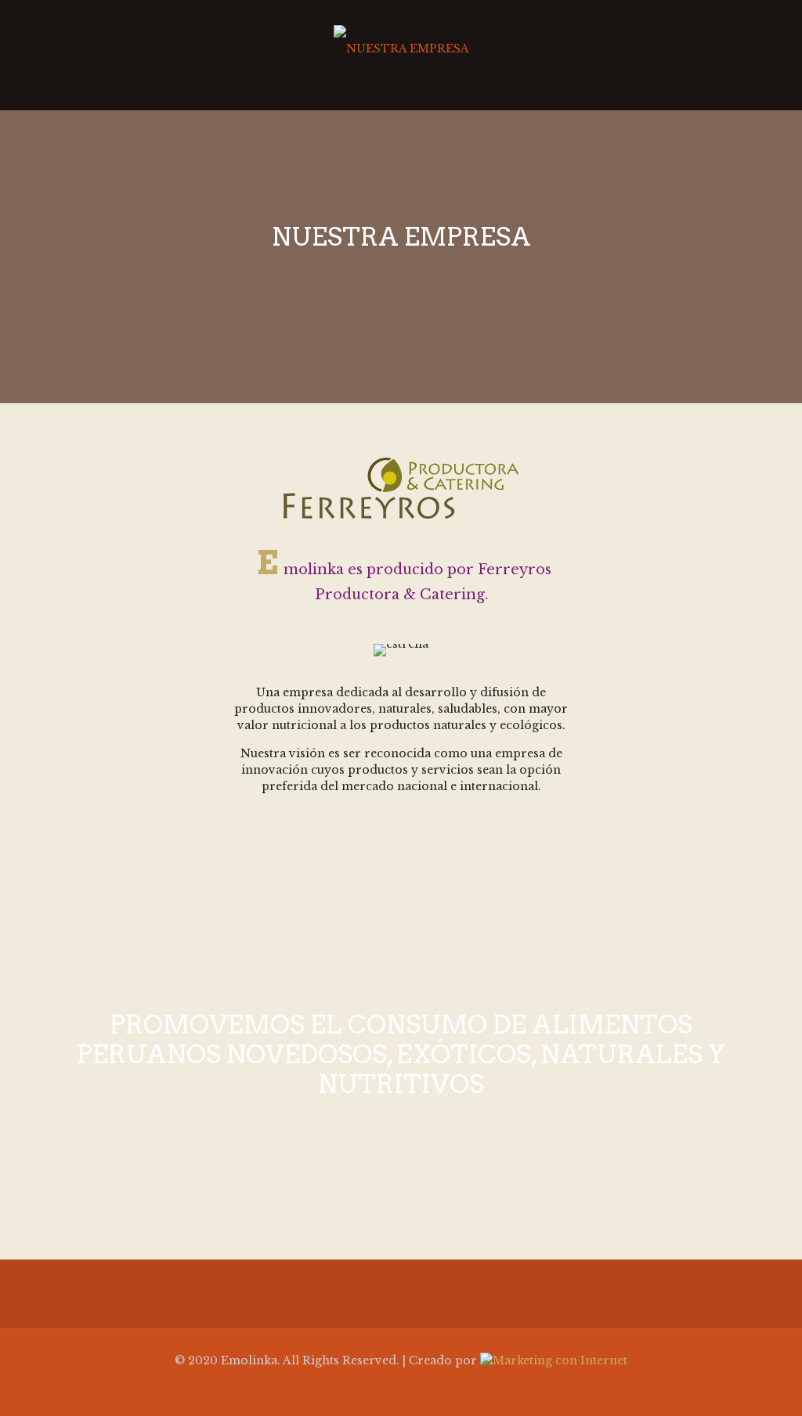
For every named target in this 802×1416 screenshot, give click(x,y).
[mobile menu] (767, 54)
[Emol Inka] (401, 47)
